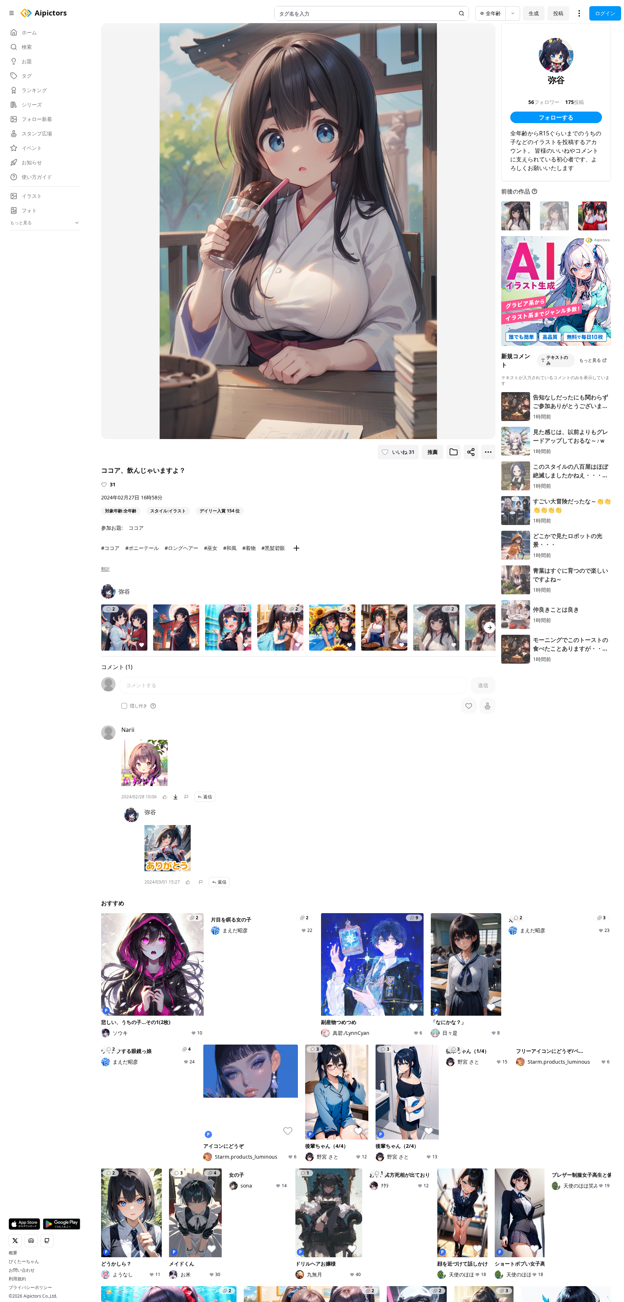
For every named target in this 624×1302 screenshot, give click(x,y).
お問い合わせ (22, 1270)
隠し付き (138, 706)
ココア (136, 527)
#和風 (230, 547)
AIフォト (198, 1259)
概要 (13, 1253)
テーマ (196, 1269)
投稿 (558, 13)
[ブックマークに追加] (453, 452)
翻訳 (105, 569)
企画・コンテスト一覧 (476, 1249)
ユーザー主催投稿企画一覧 (481, 1279)
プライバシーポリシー (30, 1287)
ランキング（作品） (386, 1249)
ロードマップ (553, 1259)
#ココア (110, 547)
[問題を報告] (186, 797)
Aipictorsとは (553, 1249)
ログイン (605, 13)
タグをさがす (291, 1259)
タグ (193, 1289)
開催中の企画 (466, 1259)
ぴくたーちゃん (24, 1261)
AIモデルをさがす (296, 1269)
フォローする (556, 117)
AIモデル (198, 1279)
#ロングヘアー (181, 547)
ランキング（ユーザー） (391, 1259)
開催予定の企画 (468, 1269)
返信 (207, 797)
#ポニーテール (142, 547)
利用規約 (17, 1279)
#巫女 (210, 547)
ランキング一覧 (381, 1269)
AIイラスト (201, 1249)
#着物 (249, 547)
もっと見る (590, 360)
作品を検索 (288, 1249)
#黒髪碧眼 (273, 547)
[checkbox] (124, 706)
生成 (534, 13)
